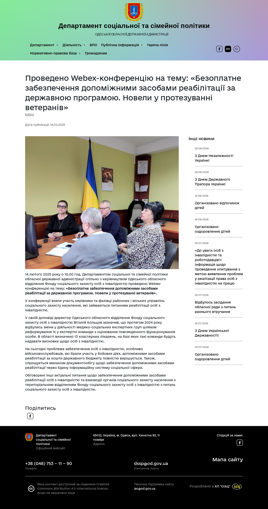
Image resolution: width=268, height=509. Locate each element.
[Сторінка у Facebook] (219, 49)
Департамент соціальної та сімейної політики (134, 25)
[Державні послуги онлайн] (226, 49)
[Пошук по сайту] (235, 49)
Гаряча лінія (157, 45)
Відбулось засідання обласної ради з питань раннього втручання (215, 307)
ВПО (93, 45)
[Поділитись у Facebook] (30, 415)
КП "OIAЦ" (222, 486)
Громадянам (96, 53)
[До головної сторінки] (134, 12)
